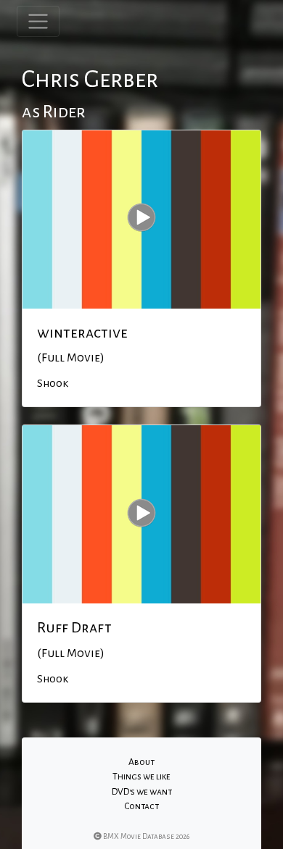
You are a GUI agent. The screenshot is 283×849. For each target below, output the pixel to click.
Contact (141, 806)
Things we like (141, 776)
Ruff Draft (74, 627)
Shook (52, 383)
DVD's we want (142, 792)
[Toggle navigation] (38, 21)
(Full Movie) (70, 357)
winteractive (82, 332)
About (141, 762)
